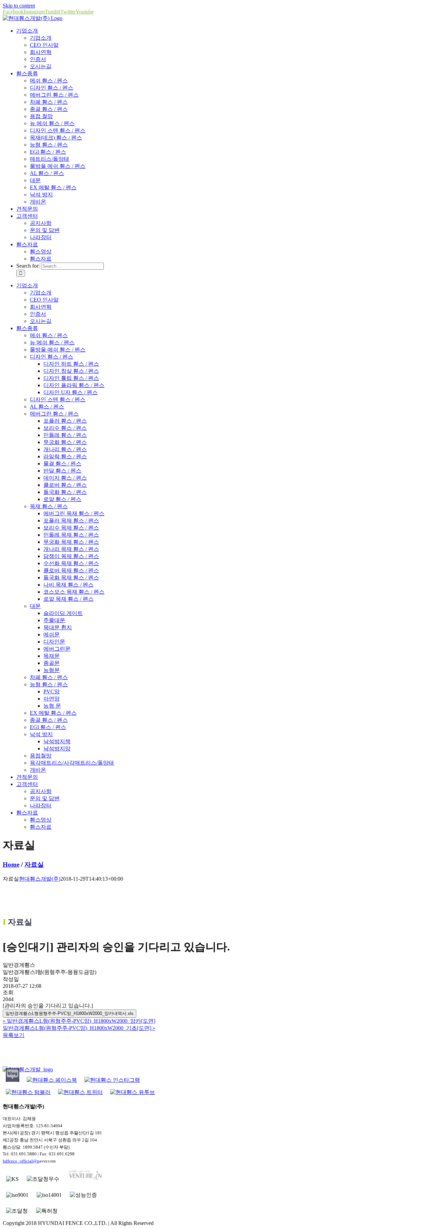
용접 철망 (41, 116)
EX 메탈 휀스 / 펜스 (53, 187)
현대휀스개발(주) (39, 879)
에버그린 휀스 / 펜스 (54, 95)
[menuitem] (27, 31)
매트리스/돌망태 (49, 159)
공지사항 (41, 223)
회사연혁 (41, 52)
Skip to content (19, 5)
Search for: (28, 266)
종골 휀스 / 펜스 (49, 109)
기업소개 (41, 38)
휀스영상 (41, 251)
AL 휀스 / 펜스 (47, 173)
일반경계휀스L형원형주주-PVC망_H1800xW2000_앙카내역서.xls (69, 1013)
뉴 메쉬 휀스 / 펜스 (52, 123)
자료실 (34, 864)
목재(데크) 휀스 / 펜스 (56, 137)
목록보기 (13, 1035)
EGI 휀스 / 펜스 (48, 152)
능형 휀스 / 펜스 (49, 145)
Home (11, 864)
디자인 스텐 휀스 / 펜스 (57, 130)
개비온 (38, 202)
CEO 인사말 (44, 45)
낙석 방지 (41, 194)
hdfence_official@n (21, 1161)
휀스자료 (41, 259)
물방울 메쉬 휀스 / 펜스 (57, 166)
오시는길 (41, 66)
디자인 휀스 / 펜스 (51, 88)
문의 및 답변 (45, 230)
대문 (35, 180)
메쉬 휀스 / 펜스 (49, 80)
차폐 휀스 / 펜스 (49, 102)
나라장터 (41, 237)
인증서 (38, 59)
